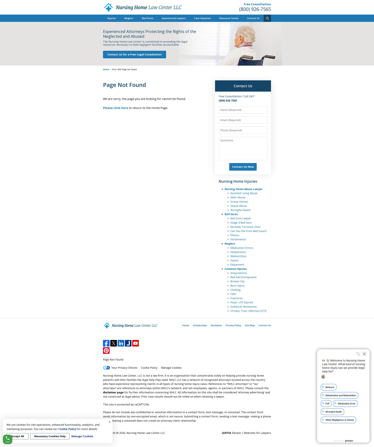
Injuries (111, 18)
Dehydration (238, 252)
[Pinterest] (106, 350)
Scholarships (200, 325)
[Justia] (128, 343)
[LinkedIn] (121, 343)
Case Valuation (202, 18)
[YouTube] (135, 343)
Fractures (236, 298)
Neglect (128, 18)
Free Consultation (257, 4)
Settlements (238, 239)
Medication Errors (241, 248)
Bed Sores (147, 18)
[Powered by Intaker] (349, 441)
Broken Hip (237, 281)
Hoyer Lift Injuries (241, 302)
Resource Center (229, 18)
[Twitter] (113, 343)
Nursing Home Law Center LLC (146, 433)
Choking (235, 290)
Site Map (250, 325)
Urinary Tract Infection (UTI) (248, 311)
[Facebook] (106, 343)
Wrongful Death (240, 210)
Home (106, 69)
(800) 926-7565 (255, 9)
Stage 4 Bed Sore (241, 222)
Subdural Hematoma (243, 306)
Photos (234, 235)
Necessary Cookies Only (50, 436)
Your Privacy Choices (124, 367)
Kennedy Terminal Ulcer (245, 227)
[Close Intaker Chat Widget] (364, 353)
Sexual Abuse (238, 206)
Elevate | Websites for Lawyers (246, 433)
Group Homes (239, 201)
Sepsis (234, 260)
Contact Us (253, 18)
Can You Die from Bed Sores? (248, 231)
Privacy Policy (233, 325)
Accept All (17, 436)
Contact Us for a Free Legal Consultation (134, 54)
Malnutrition (238, 256)
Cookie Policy (149, 367)
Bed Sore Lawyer (240, 218)
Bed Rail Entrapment (243, 277)
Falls (233, 294)
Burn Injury (237, 285)
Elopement (237, 264)
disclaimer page (113, 392)
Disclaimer (216, 325)
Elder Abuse (237, 197)
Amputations (238, 273)
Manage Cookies (171, 367)
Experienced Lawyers (174, 18)
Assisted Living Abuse (244, 193)
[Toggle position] (358, 353)
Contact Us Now (243, 166)
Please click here (115, 108)
